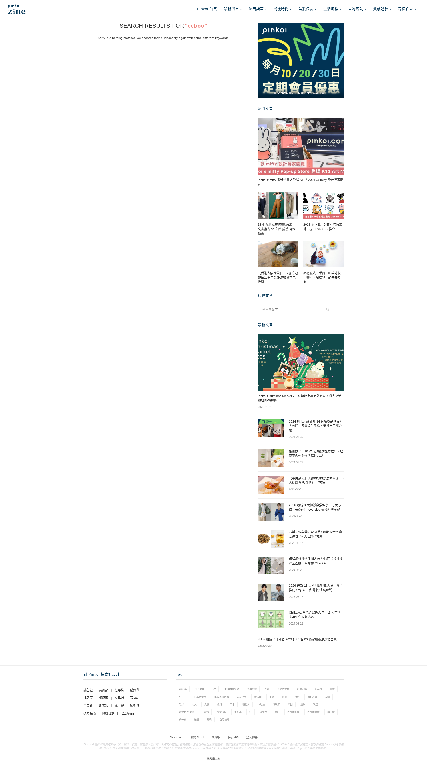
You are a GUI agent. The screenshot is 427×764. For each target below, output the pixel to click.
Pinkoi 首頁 (207, 9)
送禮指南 (89, 713)
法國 (290, 704)
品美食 (88, 705)
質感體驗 (380, 9)
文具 (194, 704)
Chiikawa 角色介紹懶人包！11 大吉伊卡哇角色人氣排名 (315, 615)
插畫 (284, 697)
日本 (232, 704)
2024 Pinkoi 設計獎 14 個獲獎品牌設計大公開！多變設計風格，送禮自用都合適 (316, 426)
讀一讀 (331, 712)
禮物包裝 (221, 712)
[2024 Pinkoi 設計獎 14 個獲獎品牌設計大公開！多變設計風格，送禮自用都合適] (271, 428)
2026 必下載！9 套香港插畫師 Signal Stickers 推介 (322, 227)
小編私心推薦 (221, 697)
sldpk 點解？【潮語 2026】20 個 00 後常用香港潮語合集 (297, 639)
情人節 (258, 697)
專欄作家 (405, 9)
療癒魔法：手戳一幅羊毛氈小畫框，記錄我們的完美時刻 (322, 277)
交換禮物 (252, 689)
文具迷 (119, 698)
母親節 (276, 704)
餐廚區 (103, 698)
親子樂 (119, 705)
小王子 (182, 697)
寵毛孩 (134, 705)
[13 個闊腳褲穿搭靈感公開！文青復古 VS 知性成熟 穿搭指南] (278, 205)
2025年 (183, 689)
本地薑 (261, 704)
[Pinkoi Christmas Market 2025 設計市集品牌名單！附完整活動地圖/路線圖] (301, 362)
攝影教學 (312, 697)
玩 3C (134, 698)
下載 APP (233, 737)
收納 (327, 697)
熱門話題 (256, 9)
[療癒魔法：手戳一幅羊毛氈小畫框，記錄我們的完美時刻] (323, 254)
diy (214, 689)
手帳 (271, 697)
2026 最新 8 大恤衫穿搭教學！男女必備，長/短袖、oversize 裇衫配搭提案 (315, 507)
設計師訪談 (293, 712)
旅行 (219, 704)
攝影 (297, 697)
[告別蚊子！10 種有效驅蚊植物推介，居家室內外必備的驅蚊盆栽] (271, 458)
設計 (277, 712)
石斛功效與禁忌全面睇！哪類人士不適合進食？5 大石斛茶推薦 (315, 534)
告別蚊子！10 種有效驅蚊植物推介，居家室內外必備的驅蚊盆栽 (316, 453)
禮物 (206, 712)
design (199, 689)
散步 (181, 704)
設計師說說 (313, 712)
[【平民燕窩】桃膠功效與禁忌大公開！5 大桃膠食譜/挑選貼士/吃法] (271, 485)
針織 (209, 719)
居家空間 (241, 697)
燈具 (302, 704)
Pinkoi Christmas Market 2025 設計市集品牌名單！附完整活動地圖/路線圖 (299, 398)
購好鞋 (134, 690)
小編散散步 (200, 697)
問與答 (216, 737)
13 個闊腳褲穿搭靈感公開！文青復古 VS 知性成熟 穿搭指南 (277, 229)
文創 (206, 704)
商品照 (318, 689)
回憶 (332, 689)
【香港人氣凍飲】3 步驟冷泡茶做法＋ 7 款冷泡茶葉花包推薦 (278, 277)
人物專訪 (355, 9)
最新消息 (231, 9)
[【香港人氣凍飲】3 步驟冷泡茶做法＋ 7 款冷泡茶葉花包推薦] (278, 254)
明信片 (246, 704)
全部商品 (128, 713)
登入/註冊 (252, 737)
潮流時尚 (281, 9)
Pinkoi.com (176, 737)
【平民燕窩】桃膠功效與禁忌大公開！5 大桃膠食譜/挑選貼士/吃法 (316, 480)
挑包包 (88, 690)
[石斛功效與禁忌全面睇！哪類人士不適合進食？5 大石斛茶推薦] (271, 539)
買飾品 (103, 690)
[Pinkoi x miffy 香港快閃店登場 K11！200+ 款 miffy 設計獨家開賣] (301, 146)
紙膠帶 (263, 712)
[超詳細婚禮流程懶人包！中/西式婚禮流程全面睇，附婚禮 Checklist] (271, 565)
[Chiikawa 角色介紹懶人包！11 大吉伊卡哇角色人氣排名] (271, 619)
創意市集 (302, 689)
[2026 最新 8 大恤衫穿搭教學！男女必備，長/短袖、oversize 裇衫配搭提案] (271, 512)
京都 (266, 689)
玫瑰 (315, 704)
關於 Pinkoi (197, 737)
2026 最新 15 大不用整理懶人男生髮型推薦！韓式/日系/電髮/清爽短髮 (316, 588)
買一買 (182, 719)
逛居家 (88, 698)
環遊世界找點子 (187, 712)
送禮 (196, 719)
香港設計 (224, 719)
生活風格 (330, 9)
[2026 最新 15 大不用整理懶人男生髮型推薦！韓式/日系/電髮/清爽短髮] (271, 592)
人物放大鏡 (283, 689)
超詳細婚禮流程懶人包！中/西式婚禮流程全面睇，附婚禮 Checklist (316, 561)
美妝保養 (306, 9)
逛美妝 (103, 705)
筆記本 (238, 712)
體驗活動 (108, 713)
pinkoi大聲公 (231, 689)
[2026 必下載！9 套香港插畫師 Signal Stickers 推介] (323, 205)
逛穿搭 (119, 690)
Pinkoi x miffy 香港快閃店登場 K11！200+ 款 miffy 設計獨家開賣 (300, 182)
